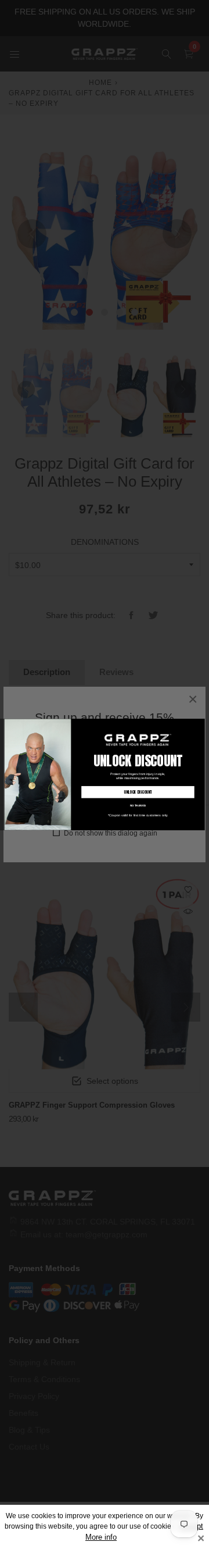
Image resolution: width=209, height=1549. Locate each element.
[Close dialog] (201, 722)
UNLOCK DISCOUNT (138, 792)
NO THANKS (138, 805)
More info (101, 1537)
